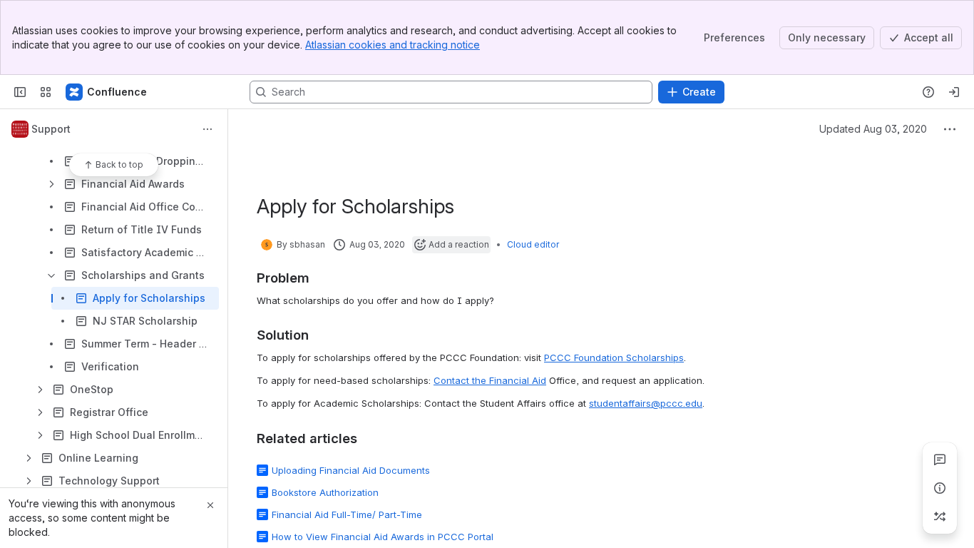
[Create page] (939, 516)
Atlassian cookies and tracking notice (392, 45)
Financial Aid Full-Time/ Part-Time (347, 514)
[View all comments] (939, 459)
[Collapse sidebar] (20, 92)
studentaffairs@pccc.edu (645, 403)
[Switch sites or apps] (45, 92)
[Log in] (954, 92)
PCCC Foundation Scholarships (614, 357)
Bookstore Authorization (325, 492)
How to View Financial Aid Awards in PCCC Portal (382, 536)
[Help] (928, 92)
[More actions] (207, 129)
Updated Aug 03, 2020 (873, 129)
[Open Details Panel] (939, 488)
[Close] (210, 505)
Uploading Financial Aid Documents (351, 470)
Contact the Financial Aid (490, 380)
